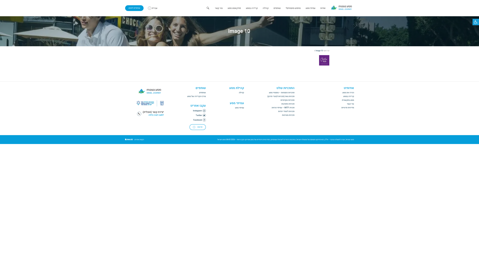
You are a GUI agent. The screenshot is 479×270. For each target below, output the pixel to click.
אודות (323, 8)
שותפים (277, 8)
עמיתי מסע (310, 8)
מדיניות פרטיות (347, 107)
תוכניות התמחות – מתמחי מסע (282, 92)
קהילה (266, 8)
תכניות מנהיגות (288, 115)
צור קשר (219, 8)
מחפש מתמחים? (293, 8)
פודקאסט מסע (234, 8)
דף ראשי (326, 50)
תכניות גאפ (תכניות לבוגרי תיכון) (281, 96)
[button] (476, 22)
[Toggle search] (208, 8)
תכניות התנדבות (288, 103)
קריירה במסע (252, 8)
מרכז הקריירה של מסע (196, 96)
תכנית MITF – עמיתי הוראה (283, 107)
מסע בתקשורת (348, 100)
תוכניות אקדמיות (288, 100)
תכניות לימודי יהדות (286, 111)
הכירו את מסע (348, 92)
